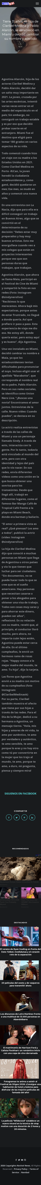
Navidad (25, 1172)
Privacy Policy (20, 1169)
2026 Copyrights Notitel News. (16, 1165)
